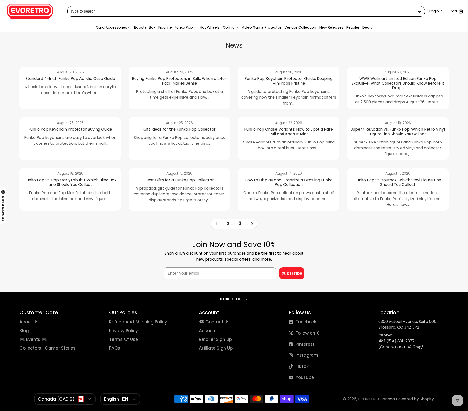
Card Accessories (111, 27)
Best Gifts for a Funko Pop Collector (179, 189)
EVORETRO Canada (376, 399)
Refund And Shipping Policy (138, 322)
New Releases (331, 27)
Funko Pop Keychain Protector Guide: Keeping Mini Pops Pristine (288, 88)
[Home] (30, 11)
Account (437, 11)
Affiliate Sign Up (216, 348)
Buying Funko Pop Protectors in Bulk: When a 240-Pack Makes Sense (179, 88)
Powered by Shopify (415, 399)
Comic (228, 27)
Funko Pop (184, 27)
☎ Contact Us (214, 322)
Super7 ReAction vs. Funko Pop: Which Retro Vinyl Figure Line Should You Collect (397, 138)
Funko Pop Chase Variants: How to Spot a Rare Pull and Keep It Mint (288, 138)
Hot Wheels (210, 27)
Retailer (352, 27)
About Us (29, 322)
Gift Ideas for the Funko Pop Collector (179, 138)
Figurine (165, 27)
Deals (367, 27)
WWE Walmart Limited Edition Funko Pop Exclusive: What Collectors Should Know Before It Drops (397, 88)
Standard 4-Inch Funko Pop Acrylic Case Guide (70, 88)
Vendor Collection (300, 27)
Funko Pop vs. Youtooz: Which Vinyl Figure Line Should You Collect (397, 189)
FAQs (114, 348)
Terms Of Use (123, 339)
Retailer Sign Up (215, 339)
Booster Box (144, 27)
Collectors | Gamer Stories (48, 348)
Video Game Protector (261, 27)
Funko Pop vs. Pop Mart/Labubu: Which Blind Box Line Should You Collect (70, 189)
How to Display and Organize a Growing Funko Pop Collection (288, 189)
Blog (24, 331)
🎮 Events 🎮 (33, 339)
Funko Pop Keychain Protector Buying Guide (70, 138)
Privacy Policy (123, 331)
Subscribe (292, 273)
